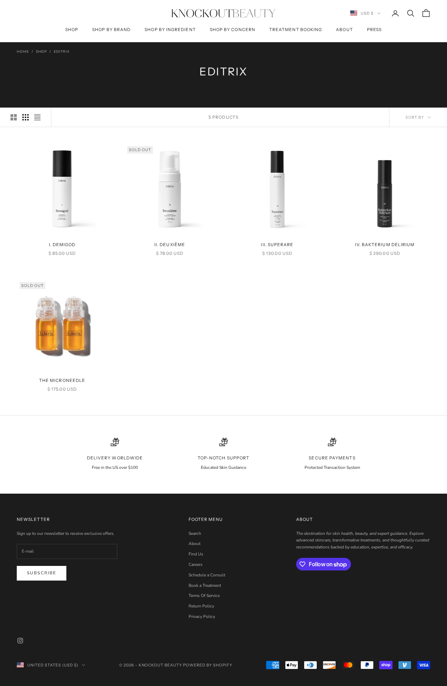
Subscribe (41, 573)
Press (374, 29)
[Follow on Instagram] (20, 640)
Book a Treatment (205, 585)
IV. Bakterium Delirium (385, 244)
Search (195, 533)
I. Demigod (62, 244)
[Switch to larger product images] (13, 117)
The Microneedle (62, 380)
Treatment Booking (295, 29)
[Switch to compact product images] (37, 117)
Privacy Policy (202, 616)
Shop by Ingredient (170, 29)
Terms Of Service (204, 595)
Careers (196, 564)
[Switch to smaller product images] (25, 117)
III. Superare (277, 244)
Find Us (196, 554)
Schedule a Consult (207, 575)
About (344, 29)
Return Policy (201, 606)
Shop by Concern (232, 29)
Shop (71, 29)
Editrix (61, 51)
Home (23, 51)
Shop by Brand (111, 29)
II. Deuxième (169, 244)
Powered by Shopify (207, 665)
